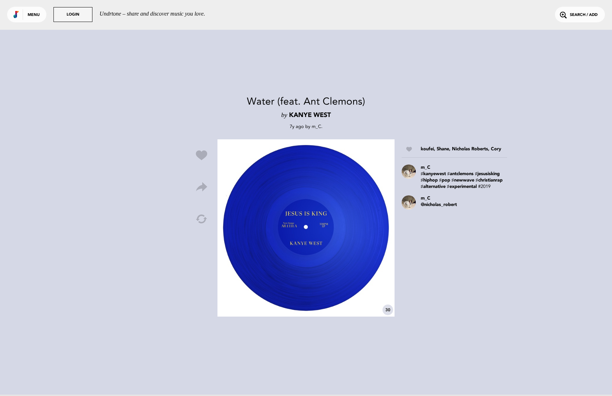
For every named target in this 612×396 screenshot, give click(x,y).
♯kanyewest (433, 174)
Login (73, 15)
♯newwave (463, 180)
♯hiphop (429, 180)
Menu (34, 15)
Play (306, 228)
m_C (316, 126)
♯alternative (433, 186)
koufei (427, 149)
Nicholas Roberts (470, 149)
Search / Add (583, 15)
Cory (496, 149)
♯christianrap (489, 180)
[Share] (201, 187)
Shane (443, 149)
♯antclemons (460, 174)
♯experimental (462, 186)
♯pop (444, 180)
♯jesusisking (487, 174)
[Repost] (201, 219)
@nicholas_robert (439, 204)
